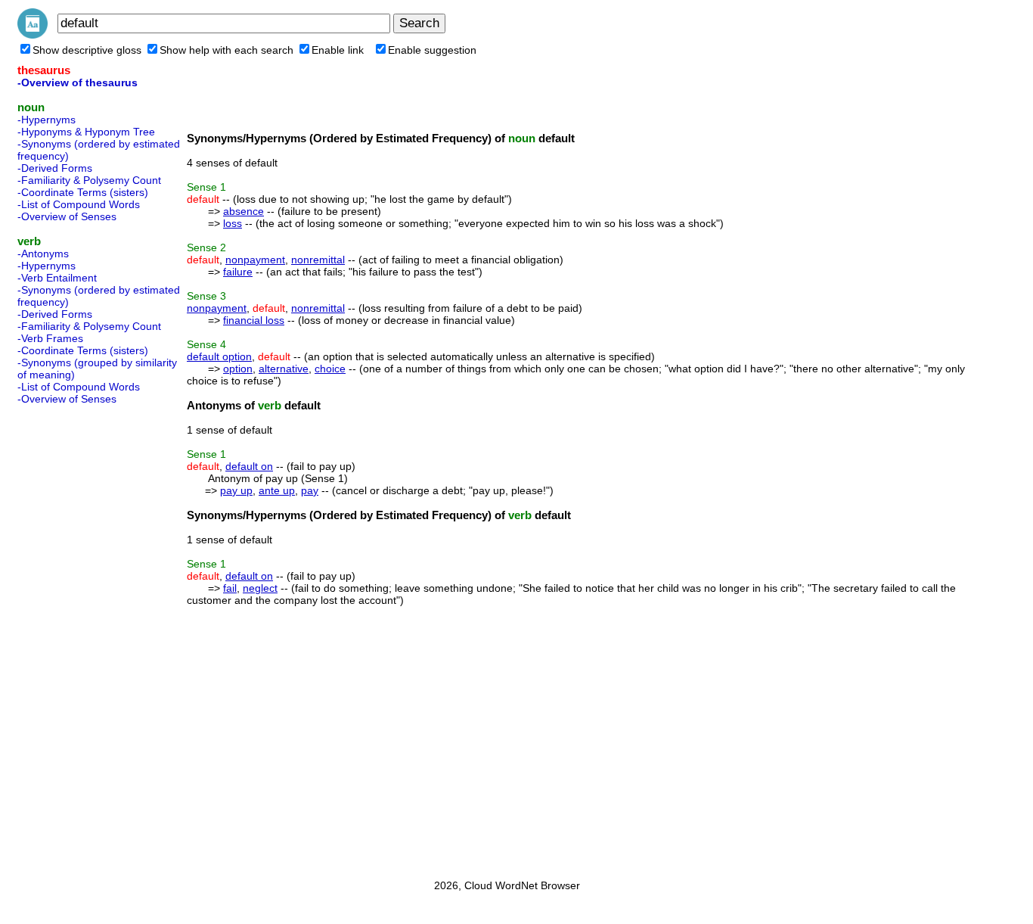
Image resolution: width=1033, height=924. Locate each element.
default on (249, 466)
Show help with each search (226, 50)
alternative (284, 368)
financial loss (253, 320)
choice (330, 368)
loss (232, 223)
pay (309, 490)
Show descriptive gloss (87, 50)
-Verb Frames (50, 338)
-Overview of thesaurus (77, 82)
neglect (260, 588)
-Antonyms (43, 253)
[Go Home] (32, 35)
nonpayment (255, 260)
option (238, 368)
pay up (236, 490)
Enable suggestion (432, 50)
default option (219, 356)
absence (243, 211)
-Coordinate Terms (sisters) (82, 192)
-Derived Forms (54, 168)
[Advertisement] (77, 637)
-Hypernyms (46, 120)
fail (230, 588)
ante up (277, 490)
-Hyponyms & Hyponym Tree (86, 132)
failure (238, 272)
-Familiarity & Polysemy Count (89, 180)
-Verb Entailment (57, 278)
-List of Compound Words (78, 204)
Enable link (338, 50)
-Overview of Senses (66, 216)
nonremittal (318, 260)
